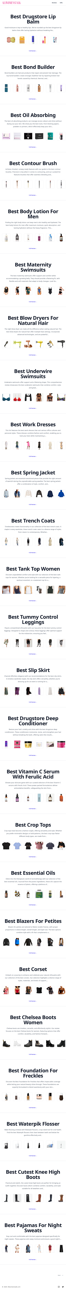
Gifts (61, 3)
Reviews (54, 3)
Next (59, 1275)
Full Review (40, 51)
